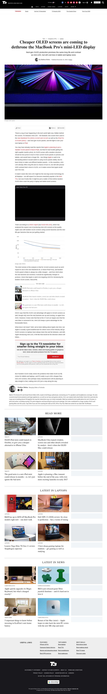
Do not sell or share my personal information (53, 676)
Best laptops (62, 644)
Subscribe (96, 2)
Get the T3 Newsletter (40, 11)
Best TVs (61, 647)
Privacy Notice (20, 362)
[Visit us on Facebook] (63, 2)
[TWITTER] (19, 390)
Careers (71, 673)
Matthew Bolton (45, 59)
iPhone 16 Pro (44, 644)
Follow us (53, 128)
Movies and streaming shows (48, 650)
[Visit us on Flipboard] (77, 2)
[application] (40, 203)
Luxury (60, 7)
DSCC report (33, 225)
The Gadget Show (71, 11)
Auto (66, 7)
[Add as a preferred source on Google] (53, 682)
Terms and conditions (75, 670)
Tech (37, 7)
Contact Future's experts (50, 670)
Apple (50, 157)
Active (43, 7)
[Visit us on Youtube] (71, 2)
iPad (26, 143)
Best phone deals (81, 644)
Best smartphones (63, 650)
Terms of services (36, 361)
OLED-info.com (46, 225)
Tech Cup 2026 (86, 11)
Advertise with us (61, 673)
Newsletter (62, 128)
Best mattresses (63, 653)
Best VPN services (45, 653)
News (70, 59)
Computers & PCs (52, 38)
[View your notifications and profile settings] (91, 2)
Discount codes (81, 653)
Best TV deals (80, 650)
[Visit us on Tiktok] (80, 2)
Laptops (62, 38)
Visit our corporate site (72, 688)
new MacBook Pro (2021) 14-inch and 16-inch (33, 138)
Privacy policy (38, 673)
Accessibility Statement (33, 670)
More (72, 7)
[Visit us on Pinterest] (68, 2)
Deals (26, 11)
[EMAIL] (21, 390)
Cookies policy (49, 673)
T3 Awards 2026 (56, 11)
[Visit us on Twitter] (65, 2)
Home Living (51, 7)
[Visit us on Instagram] (74, 2)
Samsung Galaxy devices (47, 647)
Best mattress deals (82, 647)
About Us (64, 670)
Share (19, 128)
